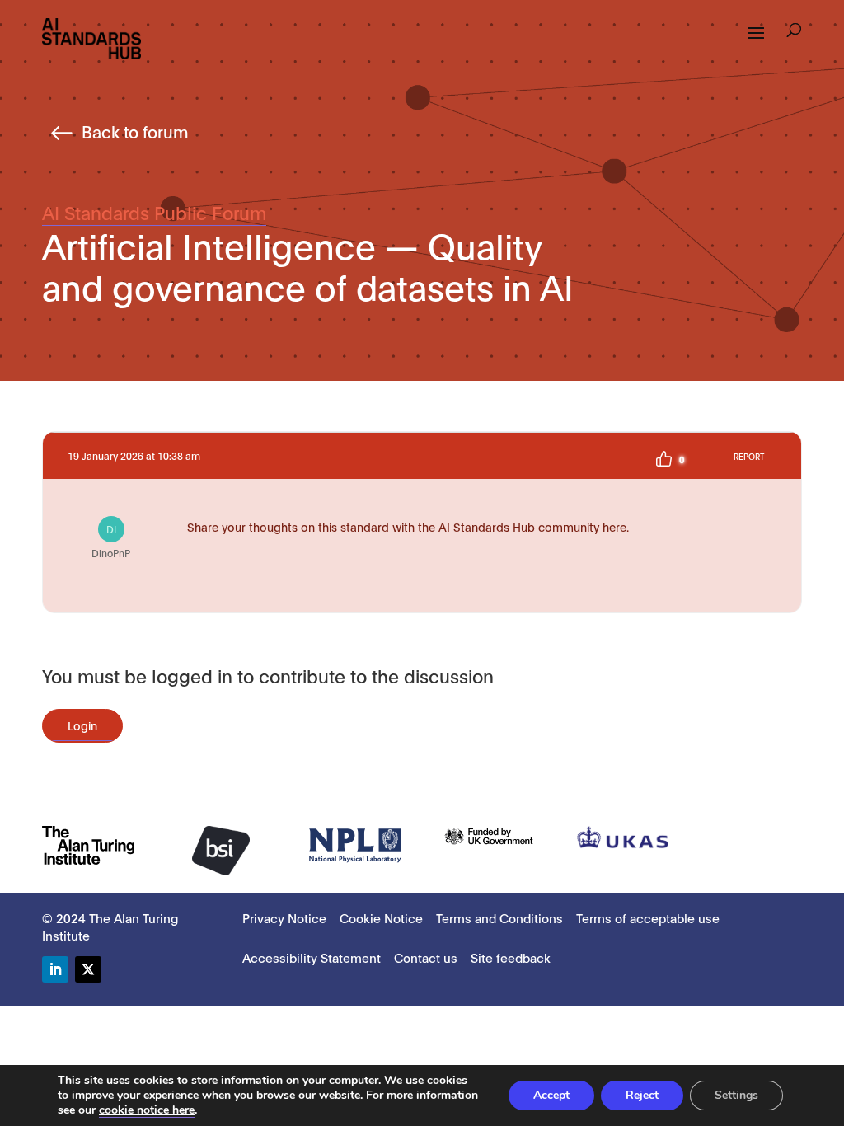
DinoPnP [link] (110, 541)
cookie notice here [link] (147, 1110)
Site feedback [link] (511, 957)
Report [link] (749, 456)
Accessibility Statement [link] (311, 957)
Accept (551, 1095)
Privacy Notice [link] (284, 917)
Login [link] (82, 725)
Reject (642, 1095)
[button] (794, 32)
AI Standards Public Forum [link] (154, 211)
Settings (736, 1095)
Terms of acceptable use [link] (648, 917)
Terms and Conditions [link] (499, 917)
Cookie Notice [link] (381, 917)
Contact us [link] (425, 957)
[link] (91, 37)
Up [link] (663, 459)
